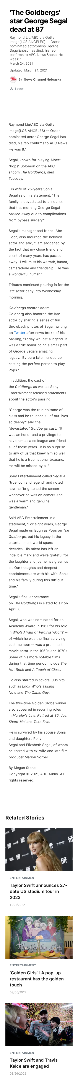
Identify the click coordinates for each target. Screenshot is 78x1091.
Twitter (19, 332)
